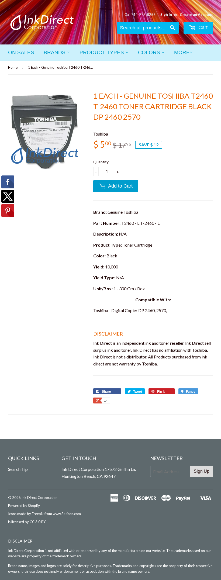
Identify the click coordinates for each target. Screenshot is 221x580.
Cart (202, 27)
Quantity (101, 162)
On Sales (21, 52)
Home (13, 67)
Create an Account (196, 14)
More (182, 52)
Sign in (166, 14)
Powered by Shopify (24, 505)
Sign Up (201, 471)
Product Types (102, 52)
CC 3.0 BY (38, 522)
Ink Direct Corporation (39, 497)
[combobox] (148, 28)
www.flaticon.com (67, 514)
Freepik (38, 514)
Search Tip (18, 469)
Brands (55, 52)
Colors (149, 52)
